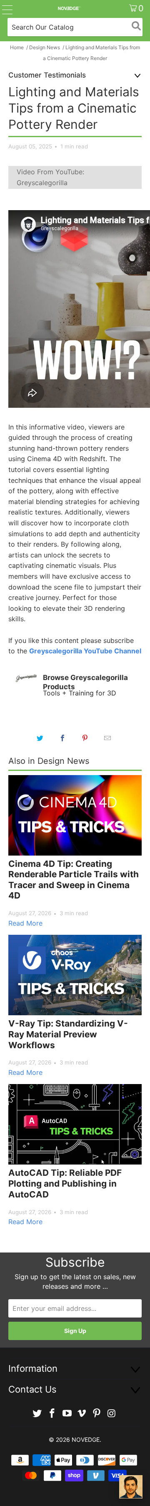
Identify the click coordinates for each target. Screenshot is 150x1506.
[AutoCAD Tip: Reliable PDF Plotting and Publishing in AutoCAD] (75, 1124)
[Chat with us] (130, 1486)
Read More (25, 923)
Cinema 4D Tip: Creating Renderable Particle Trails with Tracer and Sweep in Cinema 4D (73, 879)
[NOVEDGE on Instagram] (111, 1414)
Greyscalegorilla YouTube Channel (85, 651)
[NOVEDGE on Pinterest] (97, 1414)
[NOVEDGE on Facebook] (52, 1414)
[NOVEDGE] (68, 8)
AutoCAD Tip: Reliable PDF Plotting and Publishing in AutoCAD (65, 1183)
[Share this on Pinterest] (85, 738)
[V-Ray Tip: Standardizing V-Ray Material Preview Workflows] (75, 975)
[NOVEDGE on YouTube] (67, 1414)
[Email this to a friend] (107, 738)
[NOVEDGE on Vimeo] (82, 1414)
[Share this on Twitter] (40, 738)
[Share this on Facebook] (62, 738)
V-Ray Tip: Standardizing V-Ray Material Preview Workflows (68, 1034)
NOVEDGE (86, 1439)
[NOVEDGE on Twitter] (37, 1414)
